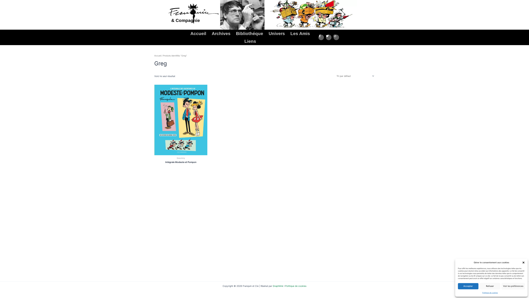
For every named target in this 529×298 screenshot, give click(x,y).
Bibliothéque (249, 33)
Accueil (198, 33)
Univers (277, 33)
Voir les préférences (513, 286)
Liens (250, 41)
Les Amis (300, 33)
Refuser (490, 286)
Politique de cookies (490, 293)
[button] (523, 262)
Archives (221, 33)
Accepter (468, 286)
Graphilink (278, 286)
